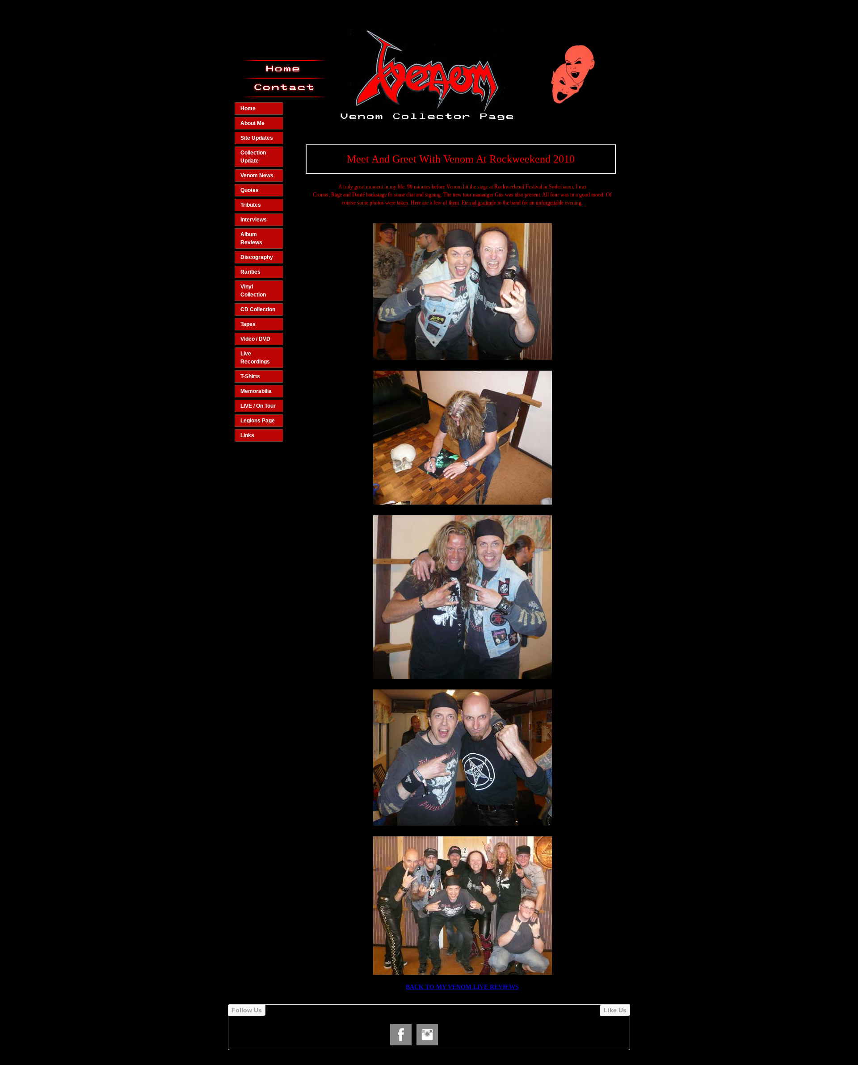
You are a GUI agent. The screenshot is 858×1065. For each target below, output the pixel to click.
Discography (256, 257)
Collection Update (253, 157)
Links (247, 435)
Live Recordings (255, 358)
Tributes (250, 205)
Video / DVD (255, 339)
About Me (252, 123)
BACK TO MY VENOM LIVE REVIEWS (462, 987)
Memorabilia (256, 391)
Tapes (248, 324)
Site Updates (256, 138)
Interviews (253, 220)
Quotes (249, 190)
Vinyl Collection (253, 291)
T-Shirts (250, 376)
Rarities (250, 272)
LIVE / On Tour (258, 406)
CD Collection (257, 309)
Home (248, 108)
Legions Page (257, 421)
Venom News (256, 175)
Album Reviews (251, 238)
